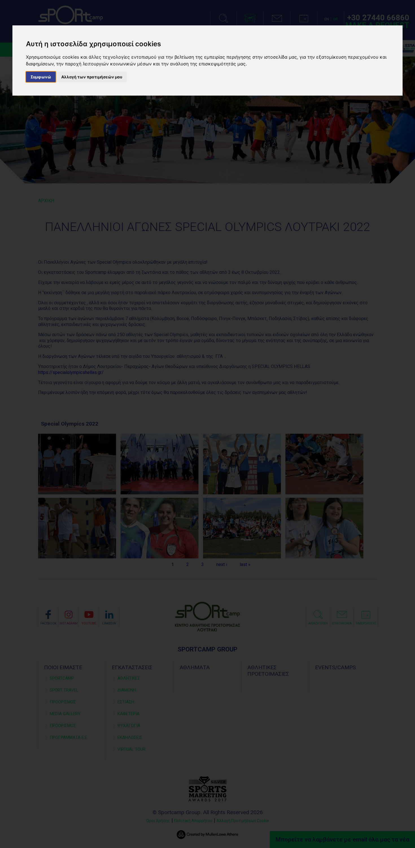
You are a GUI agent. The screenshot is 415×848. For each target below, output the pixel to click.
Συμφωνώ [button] (40, 76)
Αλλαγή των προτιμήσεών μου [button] (91, 76)
